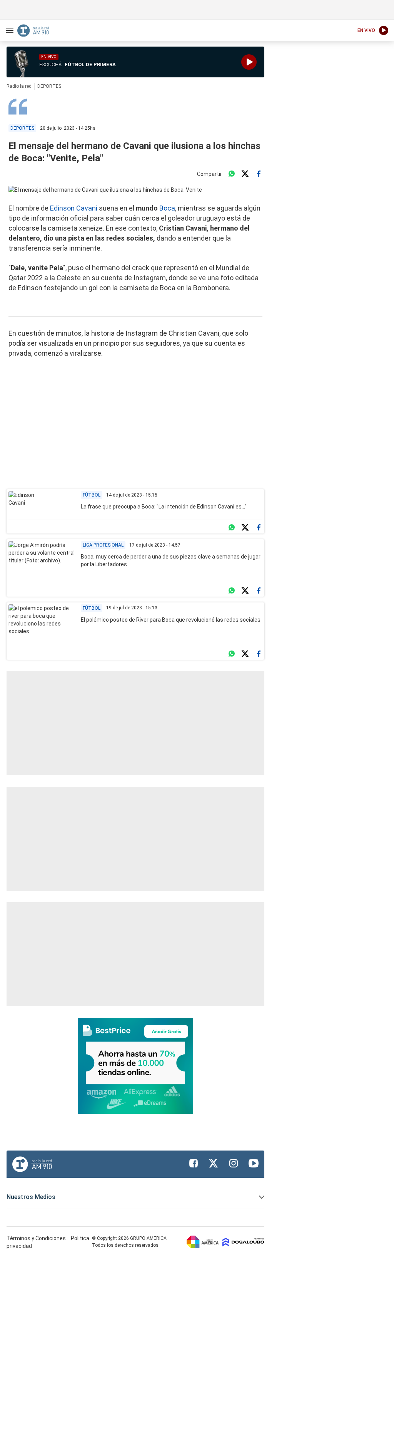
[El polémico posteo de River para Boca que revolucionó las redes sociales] (41, 623)
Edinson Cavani (73, 208)
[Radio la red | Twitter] (214, 1163)
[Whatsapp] (231, 174)
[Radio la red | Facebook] (193, 1163)
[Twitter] (245, 174)
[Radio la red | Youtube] (254, 1163)
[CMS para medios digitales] (243, 1241)
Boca (167, 208)
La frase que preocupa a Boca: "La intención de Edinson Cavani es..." (164, 506)
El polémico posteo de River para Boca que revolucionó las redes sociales (170, 620)
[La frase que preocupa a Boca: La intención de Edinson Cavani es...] (30, 503)
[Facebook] (258, 174)
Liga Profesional (103, 545)
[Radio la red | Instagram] (233, 1163)
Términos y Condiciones (37, 1238)
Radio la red (19, 86)
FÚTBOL (91, 608)
